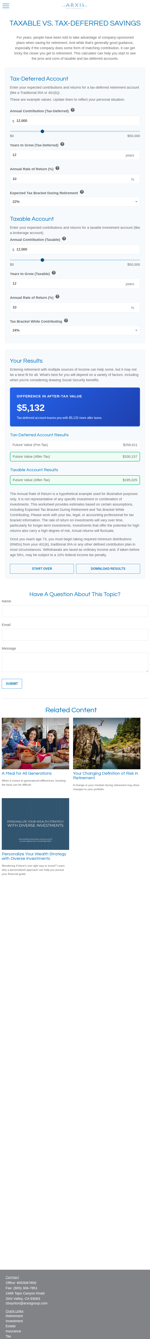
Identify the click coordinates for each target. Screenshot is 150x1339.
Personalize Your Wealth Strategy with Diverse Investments (34, 856)
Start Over (42, 568)
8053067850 (26, 1283)
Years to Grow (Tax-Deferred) (37, 144)
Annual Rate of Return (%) (35, 168)
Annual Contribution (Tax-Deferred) (42, 110)
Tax (8, 1336)
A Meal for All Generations (27, 773)
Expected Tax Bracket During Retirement (47, 192)
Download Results (108, 568)
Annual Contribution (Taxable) (38, 239)
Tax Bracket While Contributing (39, 321)
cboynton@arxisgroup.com (26, 1303)
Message (9, 648)
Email (6, 625)
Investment (14, 1321)
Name (6, 601)
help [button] (72, 110)
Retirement (14, 1316)
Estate (11, 1326)
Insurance (13, 1331)
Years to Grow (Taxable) (33, 273)
